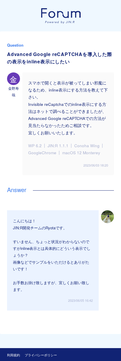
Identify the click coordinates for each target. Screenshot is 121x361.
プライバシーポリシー (41, 354)
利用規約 (13, 354)
